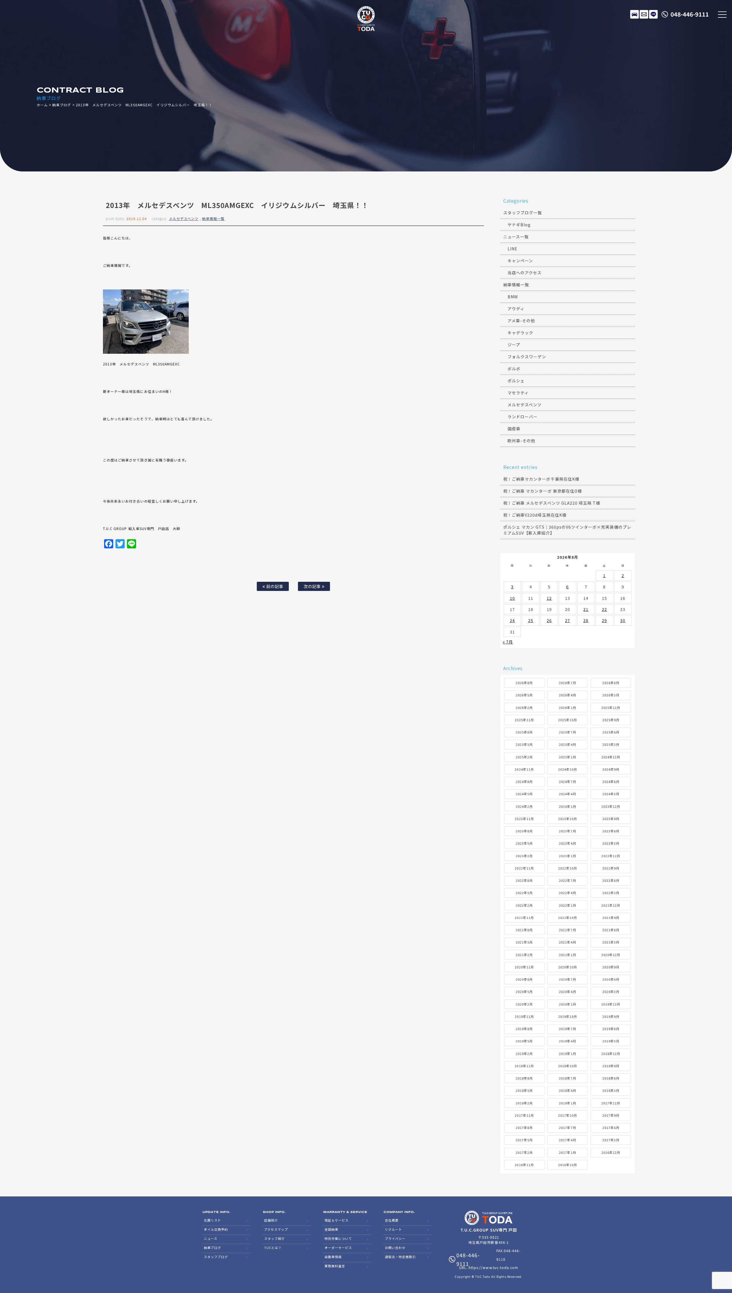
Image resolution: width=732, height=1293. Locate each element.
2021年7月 (567, 930)
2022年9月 (610, 868)
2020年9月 (610, 967)
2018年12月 (610, 1053)
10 (512, 598)
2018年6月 (610, 1078)
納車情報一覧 (213, 218)
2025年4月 (567, 744)
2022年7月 (567, 880)
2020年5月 (524, 991)
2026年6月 (610, 682)
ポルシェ (516, 380)
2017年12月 (610, 1103)
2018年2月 (524, 1103)
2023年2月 (524, 856)
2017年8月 (524, 1127)
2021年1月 (567, 954)
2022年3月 (610, 892)
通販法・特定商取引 (400, 1256)
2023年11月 (524, 818)
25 (530, 620)
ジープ (514, 344)
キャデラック (520, 332)
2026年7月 (567, 682)
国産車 (514, 428)
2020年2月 (524, 1004)
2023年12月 (610, 806)
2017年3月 (610, 1140)
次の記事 (313, 586)
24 (512, 620)
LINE (653, 14)
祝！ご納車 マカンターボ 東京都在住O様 (542, 491)
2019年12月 (610, 1004)
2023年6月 (610, 831)
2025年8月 (524, 732)
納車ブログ (61, 104)
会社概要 (392, 1220)
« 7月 (508, 642)
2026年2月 (524, 707)
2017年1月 (567, 1152)
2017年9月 (610, 1115)
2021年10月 (567, 917)
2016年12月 (610, 1152)
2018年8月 (524, 1078)
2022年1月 (567, 905)
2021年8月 (524, 930)
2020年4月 (567, 991)
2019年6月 (610, 1028)
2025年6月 (610, 732)
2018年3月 (610, 1090)
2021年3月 (610, 942)
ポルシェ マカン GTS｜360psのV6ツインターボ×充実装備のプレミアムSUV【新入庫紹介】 (567, 530)
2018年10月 (567, 1066)
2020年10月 (567, 967)
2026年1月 (567, 707)
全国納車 (331, 1229)
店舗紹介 (271, 1220)
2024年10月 (567, 769)
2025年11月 (524, 720)
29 (604, 620)
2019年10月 (567, 1016)
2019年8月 (524, 1028)
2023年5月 (524, 843)
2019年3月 (610, 1041)
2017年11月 (524, 1115)
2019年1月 (567, 1053)
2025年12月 (610, 707)
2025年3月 (610, 744)
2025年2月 (524, 757)
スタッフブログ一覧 (522, 212)
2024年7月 (567, 781)
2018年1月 (567, 1103)
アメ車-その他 (521, 320)
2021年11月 (524, 917)
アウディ (516, 308)
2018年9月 (610, 1066)
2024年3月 (610, 794)
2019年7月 (567, 1028)
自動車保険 (333, 1256)
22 (604, 609)
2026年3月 (610, 695)
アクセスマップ (276, 1229)
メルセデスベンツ (183, 218)
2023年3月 (610, 843)
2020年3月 (610, 991)
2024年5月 (524, 794)
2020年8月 (524, 979)
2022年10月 (567, 868)
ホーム (42, 104)
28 (585, 620)
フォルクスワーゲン (527, 356)
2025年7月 (567, 732)
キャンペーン (520, 260)
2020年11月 (524, 967)
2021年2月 (524, 954)
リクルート (393, 1229)
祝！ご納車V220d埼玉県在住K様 (534, 515)
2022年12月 (610, 856)
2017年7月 (567, 1127)
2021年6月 (610, 930)
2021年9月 (610, 917)
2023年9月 (610, 818)
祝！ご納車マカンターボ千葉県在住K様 (541, 479)
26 (549, 620)
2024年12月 (610, 757)
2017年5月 (524, 1140)
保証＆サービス (337, 1220)
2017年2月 (524, 1152)
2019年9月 (610, 1016)
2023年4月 (567, 843)
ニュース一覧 (516, 236)
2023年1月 (567, 856)
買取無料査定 (335, 1266)
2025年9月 (610, 720)
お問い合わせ (395, 1247)
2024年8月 (524, 781)
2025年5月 (524, 744)
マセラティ (518, 392)
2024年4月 (567, 794)
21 (585, 609)
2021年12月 (610, 905)
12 (549, 598)
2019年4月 (567, 1041)
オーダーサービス (338, 1247)
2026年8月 (524, 682)
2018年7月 (567, 1078)
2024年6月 (610, 781)
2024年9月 (610, 769)
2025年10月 (567, 720)
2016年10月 (567, 1164)
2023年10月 (567, 818)
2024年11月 (524, 769)
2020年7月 (567, 979)
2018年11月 (524, 1066)
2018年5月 (524, 1090)
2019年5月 (524, 1041)
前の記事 (274, 586)
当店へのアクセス (525, 272)
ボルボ (514, 368)
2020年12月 (610, 954)
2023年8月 (524, 831)
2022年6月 (610, 880)
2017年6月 (610, 1127)
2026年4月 (567, 695)
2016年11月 (524, 1164)
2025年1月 (567, 757)
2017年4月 (567, 1140)
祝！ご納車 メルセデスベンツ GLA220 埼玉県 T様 (551, 503)
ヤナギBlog (519, 224)
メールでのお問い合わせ (644, 14)
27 (567, 620)
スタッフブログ (216, 1256)
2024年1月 (567, 806)
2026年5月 (524, 695)
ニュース (210, 1238)
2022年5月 (524, 892)
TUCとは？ (273, 1247)
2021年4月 (567, 942)
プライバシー (395, 1238)
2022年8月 (524, 880)
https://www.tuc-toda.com (493, 1267)
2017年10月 (567, 1115)
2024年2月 (524, 806)
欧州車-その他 (521, 440)
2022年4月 (567, 892)
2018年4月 (567, 1090)
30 (622, 620)
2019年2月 (524, 1053)
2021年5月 (524, 942)
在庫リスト (634, 14)
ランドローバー (523, 416)
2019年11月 (524, 1016)
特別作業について (338, 1238)
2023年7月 (567, 831)
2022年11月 (524, 868)
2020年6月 (610, 979)
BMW (513, 296)
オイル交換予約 (216, 1229)
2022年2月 (524, 905)
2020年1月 (567, 1004)
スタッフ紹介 (274, 1238)
